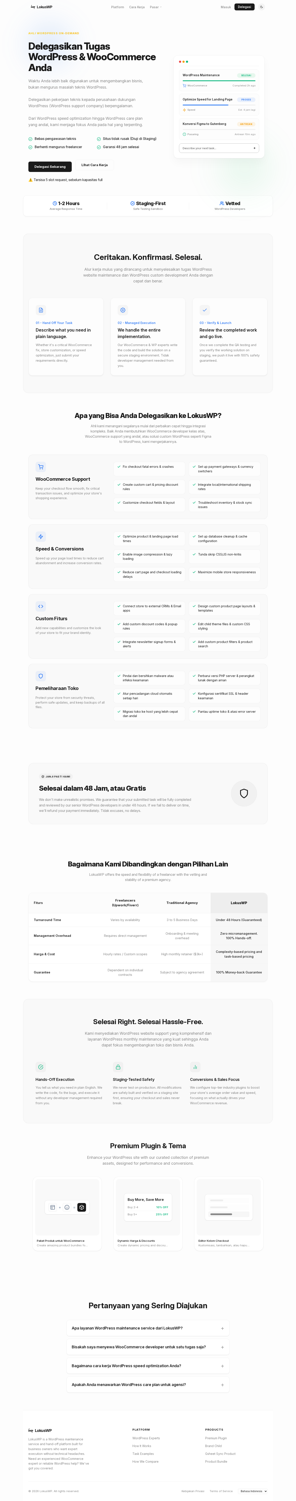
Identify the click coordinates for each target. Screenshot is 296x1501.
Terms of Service (221, 1491)
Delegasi (244, 7)
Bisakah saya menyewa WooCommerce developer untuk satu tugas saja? (139, 1347)
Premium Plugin (216, 1438)
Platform (117, 7)
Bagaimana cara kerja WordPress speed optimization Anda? (126, 1365)
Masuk (226, 7)
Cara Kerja (137, 7)
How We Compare (145, 1461)
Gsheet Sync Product (220, 1454)
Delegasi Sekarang (50, 167)
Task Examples (143, 1454)
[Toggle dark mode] (261, 6)
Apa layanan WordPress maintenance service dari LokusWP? (127, 1328)
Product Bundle (216, 1461)
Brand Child (213, 1446)
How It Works (141, 1446)
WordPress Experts (146, 1438)
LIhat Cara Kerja (94, 165)
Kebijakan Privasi (193, 1491)
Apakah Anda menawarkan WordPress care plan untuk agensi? (129, 1384)
